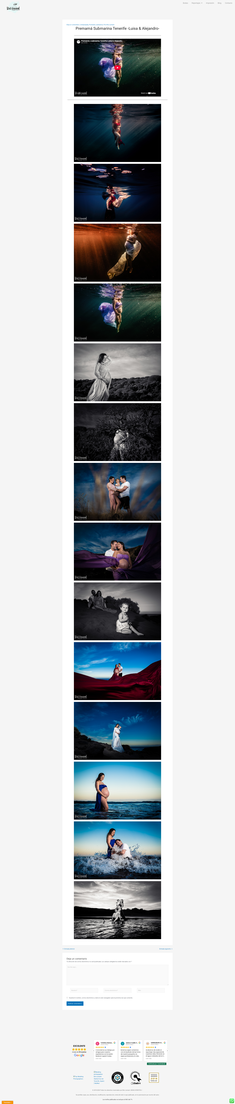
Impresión (210, 3)
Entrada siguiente (165, 949)
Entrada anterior (69, 949)
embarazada (84, 25)
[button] (167, 1050)
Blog (219, 3)
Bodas (185, 3)
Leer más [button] (98, 1058)
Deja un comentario (73, 25)
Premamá (92, 25)
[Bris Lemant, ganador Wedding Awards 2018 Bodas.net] (154, 1077)
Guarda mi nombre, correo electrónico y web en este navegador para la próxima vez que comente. (101, 998)
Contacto (228, 3)
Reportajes (196, 3)
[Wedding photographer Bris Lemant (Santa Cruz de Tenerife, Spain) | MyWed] (99, 1077)
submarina (99, 25)
